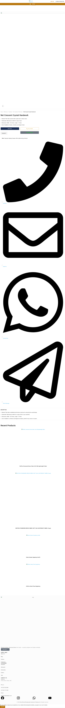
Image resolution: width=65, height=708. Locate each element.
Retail (33, 4)
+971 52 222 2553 (4, 687)
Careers (2, 659)
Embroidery (3, 669)
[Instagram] (18, 698)
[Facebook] (2, 698)
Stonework (3, 667)
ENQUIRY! (4, 133)
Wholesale (6, 111)
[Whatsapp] (34, 698)
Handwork (10, 111)
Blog (2, 656)
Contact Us (3, 661)
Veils (2, 675)
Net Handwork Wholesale (17, 111)
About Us (3, 653)
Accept (2, 706)
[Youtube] (49, 698)
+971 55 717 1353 (4, 690)
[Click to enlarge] (3, 106)
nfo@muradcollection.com (6, 695)
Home (2, 111)
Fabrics (2, 672)
